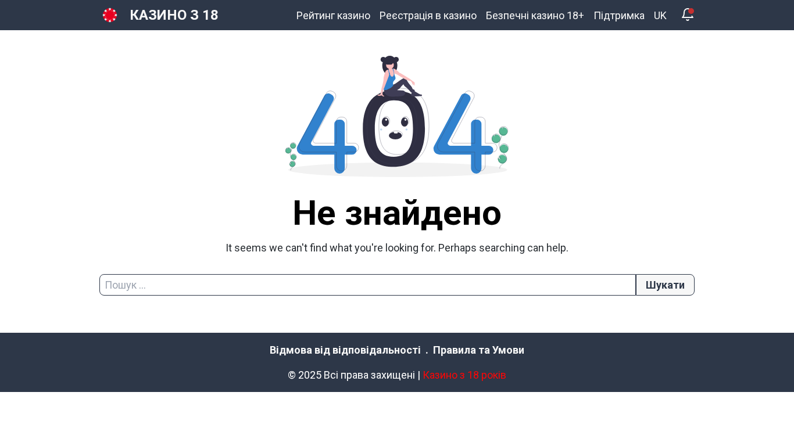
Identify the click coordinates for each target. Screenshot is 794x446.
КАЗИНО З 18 (174, 15)
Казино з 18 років (464, 375)
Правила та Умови (478, 350)
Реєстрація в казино (428, 15)
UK (660, 15)
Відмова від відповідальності (345, 350)
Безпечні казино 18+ (535, 15)
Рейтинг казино (333, 15)
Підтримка (619, 15)
